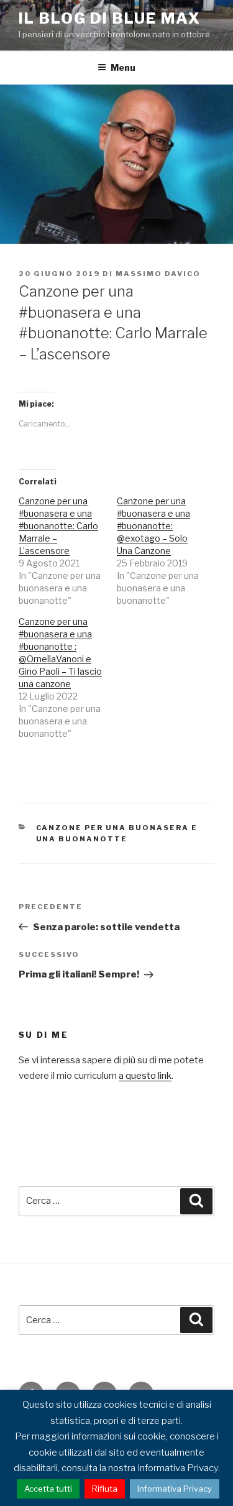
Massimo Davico (158, 273)
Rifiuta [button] (104, 1489)
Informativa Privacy (174, 1489)
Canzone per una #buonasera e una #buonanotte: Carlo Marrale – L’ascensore (58, 526)
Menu (123, 67)
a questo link (145, 1075)
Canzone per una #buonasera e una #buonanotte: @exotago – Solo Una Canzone (153, 526)
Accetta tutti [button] (48, 1489)
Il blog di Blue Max (109, 18)
